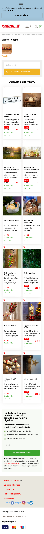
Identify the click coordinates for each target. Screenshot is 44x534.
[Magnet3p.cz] (11, 26)
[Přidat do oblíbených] (4, 88)
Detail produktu (19, 136)
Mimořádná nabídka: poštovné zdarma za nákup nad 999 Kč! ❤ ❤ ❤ (22, 9)
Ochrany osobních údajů (12, 463)
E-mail (8, 445)
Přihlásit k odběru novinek (22, 453)
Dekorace (17, 35)
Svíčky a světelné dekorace (32, 35)
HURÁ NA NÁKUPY (22, 15)
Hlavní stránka (6, 35)
